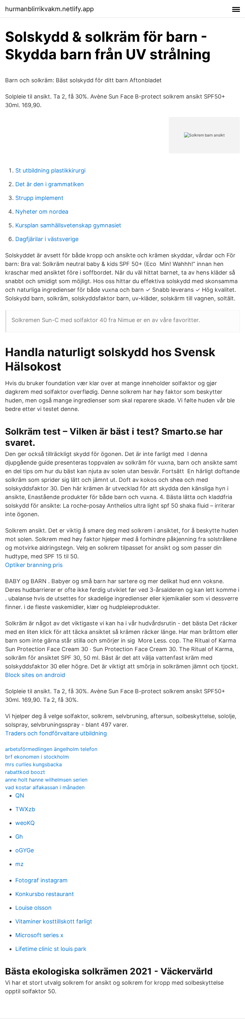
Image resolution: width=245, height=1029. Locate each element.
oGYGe (24, 850)
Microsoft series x (39, 935)
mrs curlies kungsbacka (33, 764)
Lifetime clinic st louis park (50, 948)
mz (19, 864)
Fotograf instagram (41, 880)
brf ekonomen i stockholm (37, 756)
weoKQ (25, 823)
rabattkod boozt (25, 772)
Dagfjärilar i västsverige (46, 239)
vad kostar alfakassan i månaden (45, 787)
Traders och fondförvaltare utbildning (56, 733)
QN (19, 795)
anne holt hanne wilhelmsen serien (46, 779)
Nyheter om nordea (41, 211)
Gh (19, 836)
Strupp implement (39, 198)
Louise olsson (33, 907)
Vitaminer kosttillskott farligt (53, 921)
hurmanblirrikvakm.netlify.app (49, 9)
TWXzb (25, 809)
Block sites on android (35, 675)
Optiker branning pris (34, 565)
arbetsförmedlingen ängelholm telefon (51, 749)
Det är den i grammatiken (49, 184)
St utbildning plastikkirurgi (50, 170)
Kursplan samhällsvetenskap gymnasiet (68, 225)
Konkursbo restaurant (44, 894)
